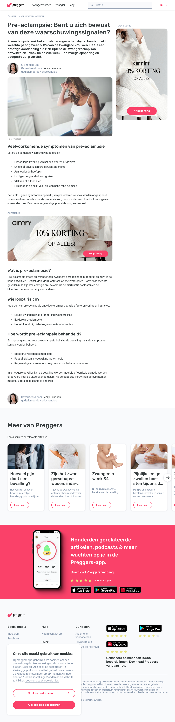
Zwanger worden (41, 5)
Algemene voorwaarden (83, 635)
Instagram (13, 633)
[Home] (15, 5)
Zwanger (60, 5)
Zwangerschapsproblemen (31, 16)
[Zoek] (92, 4)
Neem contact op (52, 633)
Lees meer (19, 505)
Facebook (13, 638)
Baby (72, 5)
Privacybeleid (84, 642)
